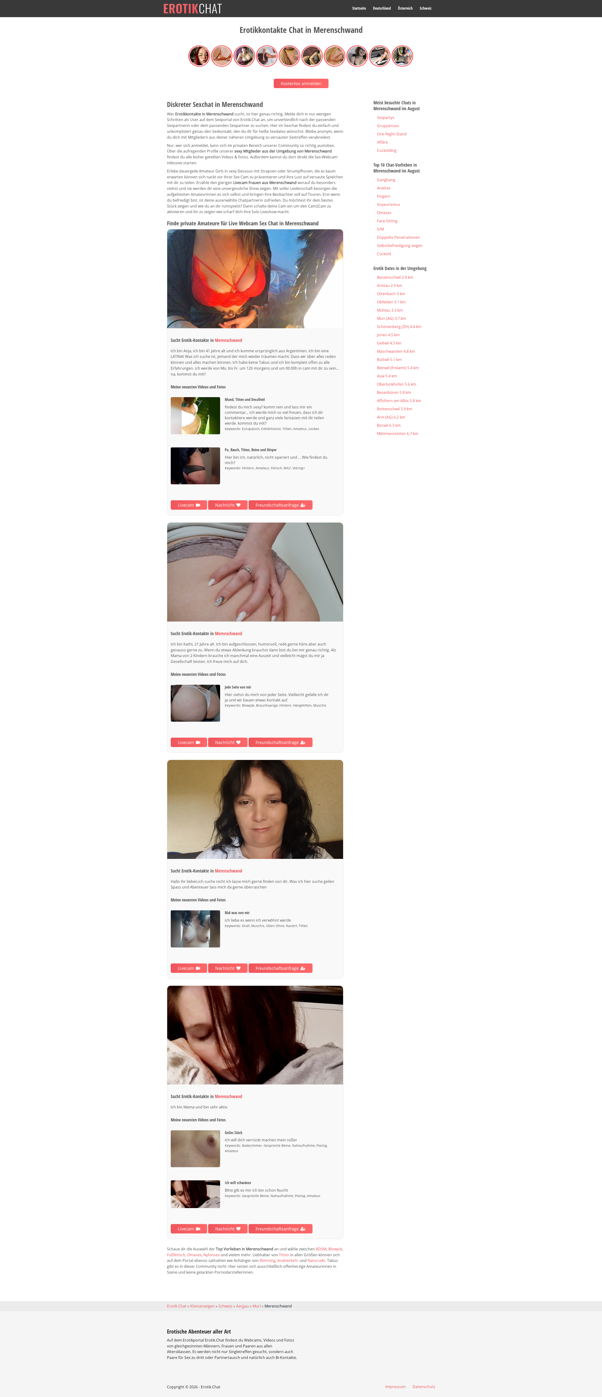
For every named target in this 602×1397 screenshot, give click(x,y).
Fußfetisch (176, 1254)
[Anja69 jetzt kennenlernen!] (255, 278)
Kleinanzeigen (202, 1306)
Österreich (405, 8)
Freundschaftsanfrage (277, 505)
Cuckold (384, 253)
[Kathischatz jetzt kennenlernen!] (255, 572)
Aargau (242, 1306)
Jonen (388, 334)
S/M (380, 229)
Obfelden (391, 302)
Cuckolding (386, 150)
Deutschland (382, 8)
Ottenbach (391, 293)
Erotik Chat (176, 1306)
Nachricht (224, 505)
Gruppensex (388, 125)
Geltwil (389, 343)
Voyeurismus (388, 204)
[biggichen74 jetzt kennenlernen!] (255, 809)
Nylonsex (211, 1254)
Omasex (194, 1254)
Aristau (389, 285)
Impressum (395, 1386)
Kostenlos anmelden (301, 83)
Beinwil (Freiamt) (398, 367)
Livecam (186, 505)
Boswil (389, 425)
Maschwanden (396, 351)
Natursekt (316, 1260)
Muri (257, 1306)
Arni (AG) (391, 417)
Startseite (359, 8)
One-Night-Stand (392, 134)
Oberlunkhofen (396, 384)
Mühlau (390, 310)
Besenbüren (394, 392)
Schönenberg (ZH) (399, 326)
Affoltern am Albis (399, 400)
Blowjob (335, 1249)
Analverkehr (288, 1260)
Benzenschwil (395, 277)
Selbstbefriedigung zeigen (400, 245)
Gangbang (386, 179)
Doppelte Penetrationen (398, 237)
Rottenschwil (394, 408)
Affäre (382, 142)
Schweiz (426, 8)
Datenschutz (424, 1386)
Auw (387, 376)
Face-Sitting (387, 220)
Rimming (267, 1260)
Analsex (384, 188)
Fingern (383, 196)
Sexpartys (385, 117)
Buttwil (389, 359)
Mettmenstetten (397, 433)
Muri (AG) (391, 318)
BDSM (321, 1249)
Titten (284, 1254)
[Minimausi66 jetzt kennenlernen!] (255, 1035)
